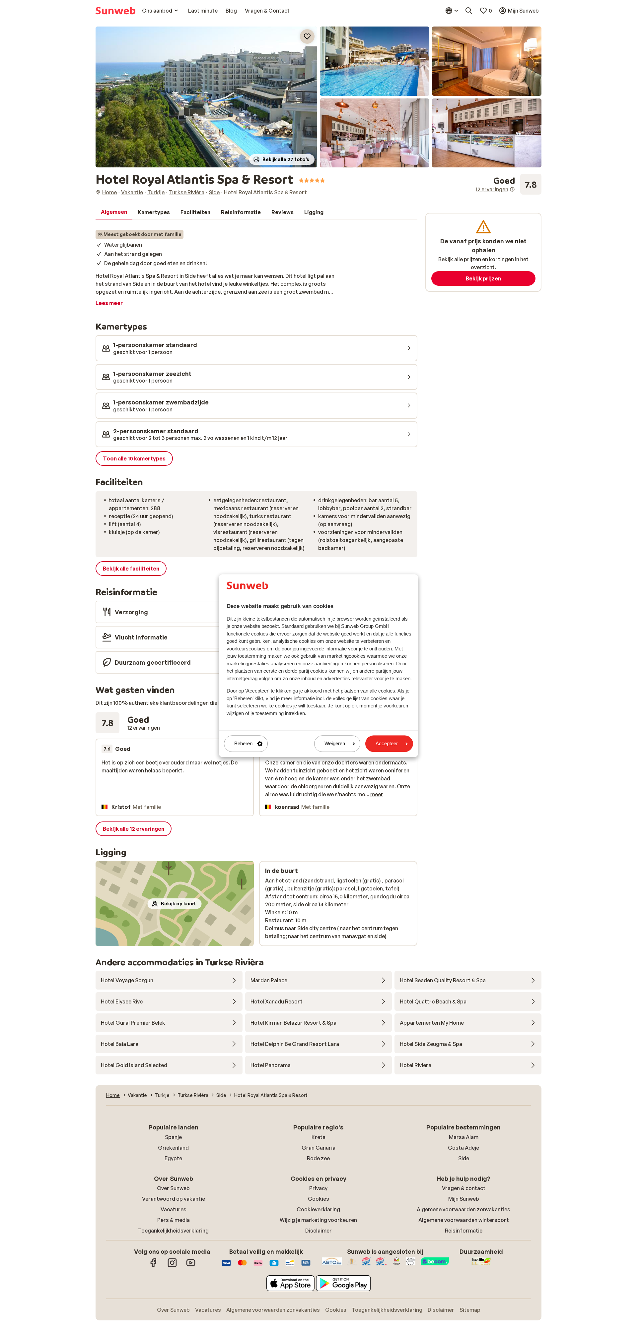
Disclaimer (318, 1230)
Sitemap (470, 1309)
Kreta (318, 1137)
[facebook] (153, 1266)
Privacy (318, 1188)
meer (376, 794)
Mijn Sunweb (463, 1198)
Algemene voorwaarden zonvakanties (463, 1209)
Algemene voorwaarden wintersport (463, 1220)
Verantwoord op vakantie (173, 1198)
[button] (206, 97)
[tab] (114, 212)
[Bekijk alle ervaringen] (508, 184)
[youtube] (190, 1266)
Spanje (173, 1137)
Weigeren (334, 744)
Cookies (318, 1198)
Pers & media (173, 1220)
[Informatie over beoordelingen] (512, 189)
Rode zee (318, 1158)
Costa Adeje (463, 1147)
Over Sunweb (173, 1188)
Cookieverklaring (318, 1209)
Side (463, 1158)
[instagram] (172, 1266)
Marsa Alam (463, 1137)
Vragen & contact (463, 1188)
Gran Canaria (318, 1147)
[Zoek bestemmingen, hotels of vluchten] (468, 10)
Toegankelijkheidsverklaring (173, 1230)
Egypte (173, 1158)
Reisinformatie (463, 1230)
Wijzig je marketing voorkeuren (318, 1220)
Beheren (243, 744)
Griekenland (173, 1147)
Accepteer (387, 744)
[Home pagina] (115, 11)
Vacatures (173, 1209)
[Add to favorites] (307, 36)
